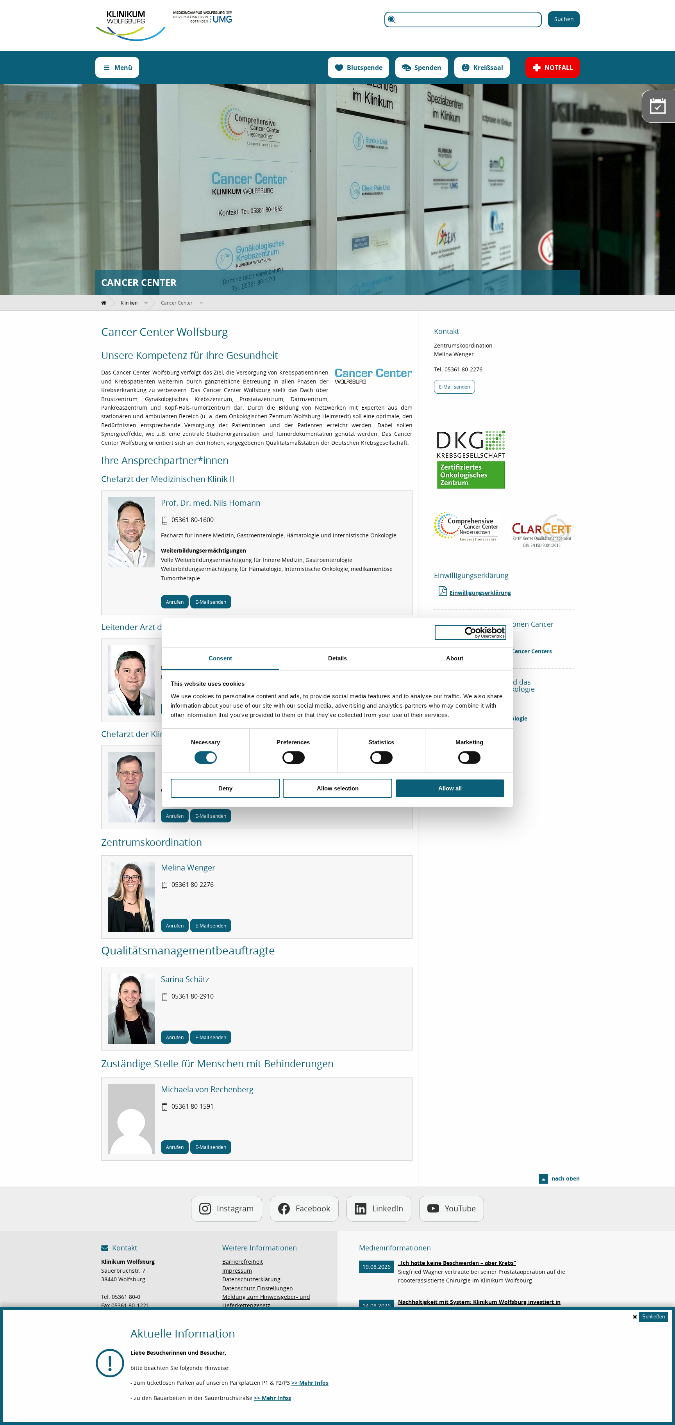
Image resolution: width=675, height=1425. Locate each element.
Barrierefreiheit (242, 1261)
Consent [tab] (220, 658)
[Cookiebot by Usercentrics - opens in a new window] (470, 632)
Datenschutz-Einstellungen (257, 1288)
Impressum (237, 1270)
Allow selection (338, 788)
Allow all (450, 788)
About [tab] (454, 658)
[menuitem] (104, 302)
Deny (225, 788)
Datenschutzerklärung (251, 1279)
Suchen (564, 19)
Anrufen (175, 602)
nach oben (566, 1178)
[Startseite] (130, 15)
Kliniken (129, 303)
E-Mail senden (210, 602)
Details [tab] (337, 658)
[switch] (293, 757)
